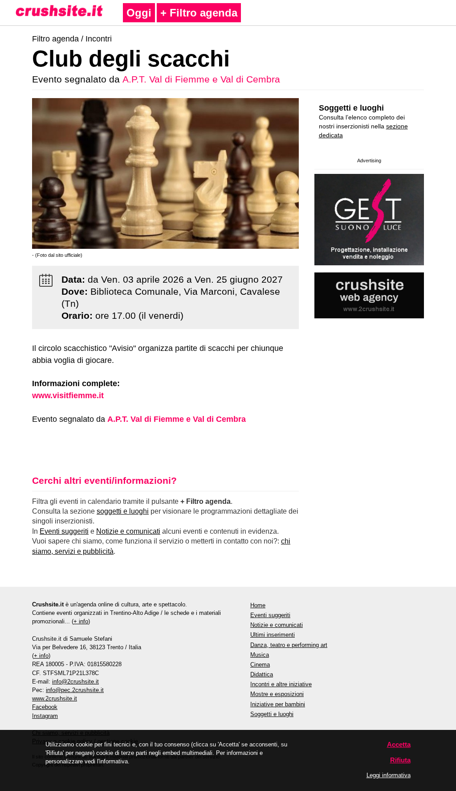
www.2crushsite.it (54, 698)
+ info (80, 621)
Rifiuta (400, 760)
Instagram (45, 716)
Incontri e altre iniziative (281, 684)
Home (257, 605)
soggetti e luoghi (123, 511)
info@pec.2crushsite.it (75, 690)
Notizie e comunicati (128, 531)
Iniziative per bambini (277, 704)
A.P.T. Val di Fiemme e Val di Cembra (201, 79)
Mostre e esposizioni (277, 694)
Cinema (260, 664)
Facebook (44, 707)
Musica (259, 654)
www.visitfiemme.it (68, 395)
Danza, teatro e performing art (288, 645)
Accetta (399, 744)
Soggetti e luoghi (351, 107)
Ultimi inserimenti (272, 634)
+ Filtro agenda (198, 13)
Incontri (99, 38)
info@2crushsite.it (75, 681)
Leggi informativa (388, 775)
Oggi (138, 13)
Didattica (261, 674)
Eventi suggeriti (64, 531)
